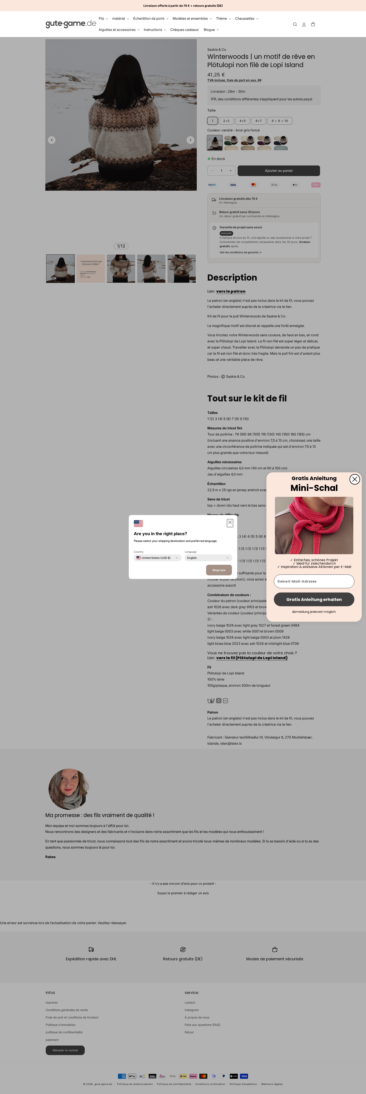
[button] (314, 24)
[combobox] (153, 558)
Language (191, 551)
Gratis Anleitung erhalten (314, 599)
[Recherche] (295, 24)
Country (139, 551)
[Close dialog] (354, 479)
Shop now (219, 570)
